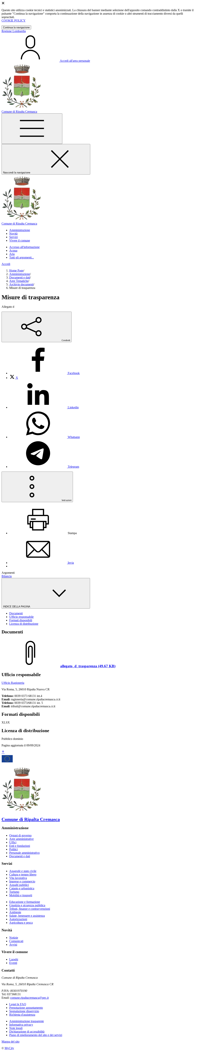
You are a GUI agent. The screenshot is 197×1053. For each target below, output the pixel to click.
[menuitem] (44, 373)
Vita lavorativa (18, 878)
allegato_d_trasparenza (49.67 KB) (87, 666)
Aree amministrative (21, 839)
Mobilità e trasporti (20, 895)
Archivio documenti (21, 284)
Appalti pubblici (19, 885)
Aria (12, 254)
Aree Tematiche (18, 281)
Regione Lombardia (14, 31)
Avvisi (13, 944)
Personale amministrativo (24, 852)
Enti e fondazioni (19, 845)
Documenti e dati (19, 277)
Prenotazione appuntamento (26, 1007)
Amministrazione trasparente (26, 1021)
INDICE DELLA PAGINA (17, 606)
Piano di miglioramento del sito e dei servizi (35, 1035)
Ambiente (15, 912)
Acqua (13, 250)
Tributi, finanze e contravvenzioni (29, 908)
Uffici (12, 842)
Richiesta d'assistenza (22, 1014)
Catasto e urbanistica (21, 888)
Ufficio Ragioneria (13, 682)
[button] (19, 230)
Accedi (6, 264)
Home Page (16, 270)
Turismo (14, 891)
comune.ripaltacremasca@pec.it (29, 997)
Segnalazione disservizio (24, 1011)
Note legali (16, 1028)
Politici (13, 849)
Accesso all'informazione (24, 247)
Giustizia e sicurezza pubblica (27, 905)
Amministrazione (19, 274)
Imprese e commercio (22, 881)
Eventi (13, 962)
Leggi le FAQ (17, 1004)
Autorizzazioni (18, 919)
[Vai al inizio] (3, 752)
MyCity (9, 1048)
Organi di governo (20, 835)
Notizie (13, 937)
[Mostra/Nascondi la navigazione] (32, 128)
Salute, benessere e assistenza (27, 915)
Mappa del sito (10, 1041)
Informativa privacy (21, 1024)
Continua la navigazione (16, 27)
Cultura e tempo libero (22, 874)
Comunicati (16, 941)
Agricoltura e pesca (21, 922)
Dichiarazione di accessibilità (26, 1031)
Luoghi (13, 959)
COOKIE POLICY (14, 20)
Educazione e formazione (24, 901)
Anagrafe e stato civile (22, 871)
